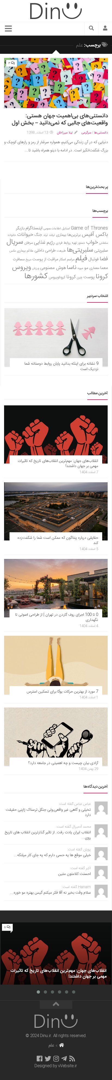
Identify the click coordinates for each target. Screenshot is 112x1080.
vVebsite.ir (67, 1066)
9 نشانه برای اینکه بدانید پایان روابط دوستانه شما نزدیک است (61, 366)
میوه (80, 268)
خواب (92, 242)
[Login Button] (105, 29)
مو (86, 268)
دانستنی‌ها (101, 132)
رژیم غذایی (44, 243)
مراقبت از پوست (45, 259)
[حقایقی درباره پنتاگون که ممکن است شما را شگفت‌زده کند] (56, 511)
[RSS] (72, 1058)
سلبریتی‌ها (80, 250)
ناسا (71, 268)
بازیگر (20, 228)
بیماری (61, 235)
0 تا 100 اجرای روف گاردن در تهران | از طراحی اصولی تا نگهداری (56, 618)
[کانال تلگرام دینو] (64, 1058)
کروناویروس (57, 277)
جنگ (38, 235)
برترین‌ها (74, 235)
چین (79, 277)
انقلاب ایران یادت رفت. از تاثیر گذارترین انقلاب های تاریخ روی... (48, 835)
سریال (15, 242)
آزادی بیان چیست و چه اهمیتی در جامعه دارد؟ (63, 763)
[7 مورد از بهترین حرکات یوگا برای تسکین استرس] (56, 665)
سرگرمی (86, 132)
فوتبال (93, 259)
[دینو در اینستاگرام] (56, 1058)
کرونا (71, 277)
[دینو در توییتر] (48, 1058)
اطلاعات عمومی (52, 228)
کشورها (36, 276)
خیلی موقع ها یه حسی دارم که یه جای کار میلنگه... (52, 855)
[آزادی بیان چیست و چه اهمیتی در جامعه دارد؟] (56, 737)
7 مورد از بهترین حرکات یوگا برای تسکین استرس (62, 691)
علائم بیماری (25, 251)
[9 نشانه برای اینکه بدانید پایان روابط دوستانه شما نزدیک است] (56, 337)
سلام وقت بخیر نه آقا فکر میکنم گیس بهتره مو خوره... (50, 893)
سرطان (28, 243)
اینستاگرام (34, 228)
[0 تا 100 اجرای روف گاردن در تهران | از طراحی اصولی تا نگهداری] (56, 588)
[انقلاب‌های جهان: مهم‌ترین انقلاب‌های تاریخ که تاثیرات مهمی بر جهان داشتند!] (56, 434)
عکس (13, 251)
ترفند (52, 235)
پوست (89, 277)
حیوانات (25, 234)
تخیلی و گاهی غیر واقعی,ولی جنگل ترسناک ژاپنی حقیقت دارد (48, 813)
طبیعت (61, 250)
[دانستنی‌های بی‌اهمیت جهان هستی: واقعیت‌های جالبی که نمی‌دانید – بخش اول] (56, 83)
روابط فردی (63, 243)
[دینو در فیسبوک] (39, 1058)
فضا (104, 259)
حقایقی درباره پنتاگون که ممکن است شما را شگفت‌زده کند (57, 541)
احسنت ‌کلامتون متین (74, 874)
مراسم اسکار (66, 259)
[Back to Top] (56, 1005)
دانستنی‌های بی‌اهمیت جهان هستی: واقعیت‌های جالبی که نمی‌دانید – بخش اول (60, 119)
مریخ (28, 259)
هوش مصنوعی (53, 268)
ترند (45, 235)
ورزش (35, 268)
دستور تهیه (78, 243)
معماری (94, 268)
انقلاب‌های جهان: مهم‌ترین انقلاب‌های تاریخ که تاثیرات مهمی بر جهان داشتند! (58, 464)
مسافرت (19, 259)
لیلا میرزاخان (65, 132)
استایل (66, 228)
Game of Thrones (89, 228)
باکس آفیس (95, 234)
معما (104, 268)
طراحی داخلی (45, 250)
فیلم (81, 258)
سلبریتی (101, 250)
